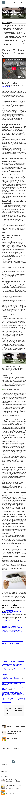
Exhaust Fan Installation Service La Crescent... (14, 35)
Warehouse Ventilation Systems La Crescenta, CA (13, 25)
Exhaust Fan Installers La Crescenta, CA (12, 29)
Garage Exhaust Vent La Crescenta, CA (11, 626)
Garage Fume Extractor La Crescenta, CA (13, 32)
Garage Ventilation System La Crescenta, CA (13, 28)
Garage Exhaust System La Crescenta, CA (13, 37)
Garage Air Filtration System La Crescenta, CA (14, 40)
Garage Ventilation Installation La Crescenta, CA (14, 30)
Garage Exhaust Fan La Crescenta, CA (10, 620)
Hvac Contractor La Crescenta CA (11, 8)
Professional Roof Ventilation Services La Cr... (14, 33)
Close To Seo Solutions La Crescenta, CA (11, 643)
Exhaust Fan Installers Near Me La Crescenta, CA (15, 36)
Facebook (20, 708)
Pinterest (20, 710)
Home (15, 2)
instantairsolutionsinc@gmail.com (13, 611)
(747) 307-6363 (6, 86)
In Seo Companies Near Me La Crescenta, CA (12, 641)
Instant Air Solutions (8, 26)
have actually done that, (12, 90)
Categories (22, 2)
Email (11, 713)
